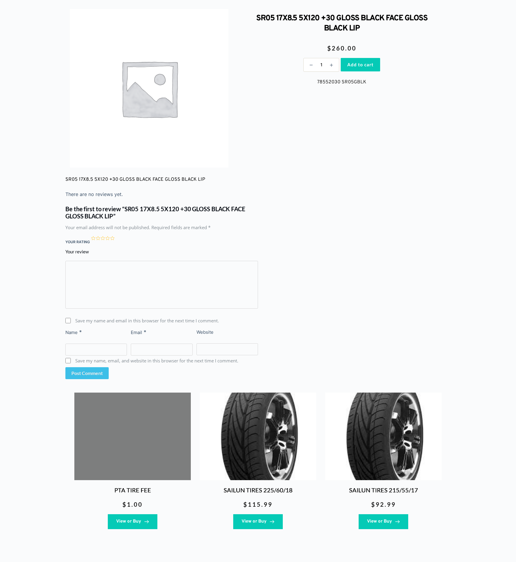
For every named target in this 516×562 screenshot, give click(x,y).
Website (205, 332)
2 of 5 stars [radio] (98, 238)
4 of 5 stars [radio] (107, 238)
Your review (77, 251)
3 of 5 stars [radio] (103, 238)
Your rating (77, 242)
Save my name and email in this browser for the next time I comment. (147, 321)
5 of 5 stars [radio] (112, 238)
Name (73, 332)
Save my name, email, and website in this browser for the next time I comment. (156, 361)
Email (138, 332)
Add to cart (360, 64)
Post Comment (87, 373)
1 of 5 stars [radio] (93, 238)
